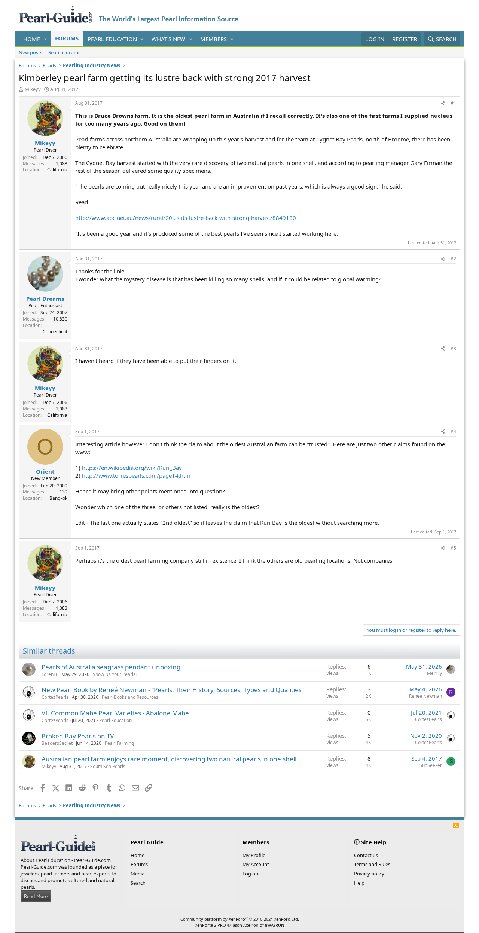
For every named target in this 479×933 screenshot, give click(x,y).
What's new (168, 39)
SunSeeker (430, 765)
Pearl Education (112, 39)
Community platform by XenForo (239, 919)
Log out (251, 873)
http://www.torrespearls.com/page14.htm (136, 475)
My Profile (253, 855)
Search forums (64, 52)
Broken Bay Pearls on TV (78, 736)
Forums (67, 38)
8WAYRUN (274, 925)
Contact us (366, 855)
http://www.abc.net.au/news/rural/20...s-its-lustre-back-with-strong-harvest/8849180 (185, 217)
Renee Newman (425, 696)
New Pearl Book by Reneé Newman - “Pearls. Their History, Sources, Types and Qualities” (173, 689)
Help (359, 883)
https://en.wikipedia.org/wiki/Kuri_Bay (132, 467)
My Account (255, 864)
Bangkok (58, 498)
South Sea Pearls (107, 766)
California (57, 169)
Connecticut (55, 331)
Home (31, 39)
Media (137, 873)
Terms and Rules (372, 864)
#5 (453, 548)
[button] (46, 39)
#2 (453, 259)
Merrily (434, 673)
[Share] (443, 103)
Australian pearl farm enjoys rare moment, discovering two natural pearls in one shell (169, 759)
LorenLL (50, 674)
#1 (453, 103)
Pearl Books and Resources (130, 697)
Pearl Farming (119, 743)
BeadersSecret (57, 743)
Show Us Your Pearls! (115, 674)
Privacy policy (369, 873)
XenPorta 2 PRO (210, 925)
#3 (453, 348)
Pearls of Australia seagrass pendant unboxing (111, 667)
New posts (30, 52)
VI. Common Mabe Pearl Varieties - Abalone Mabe (115, 713)
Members (213, 39)
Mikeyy (33, 89)
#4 (453, 431)
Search (138, 883)
